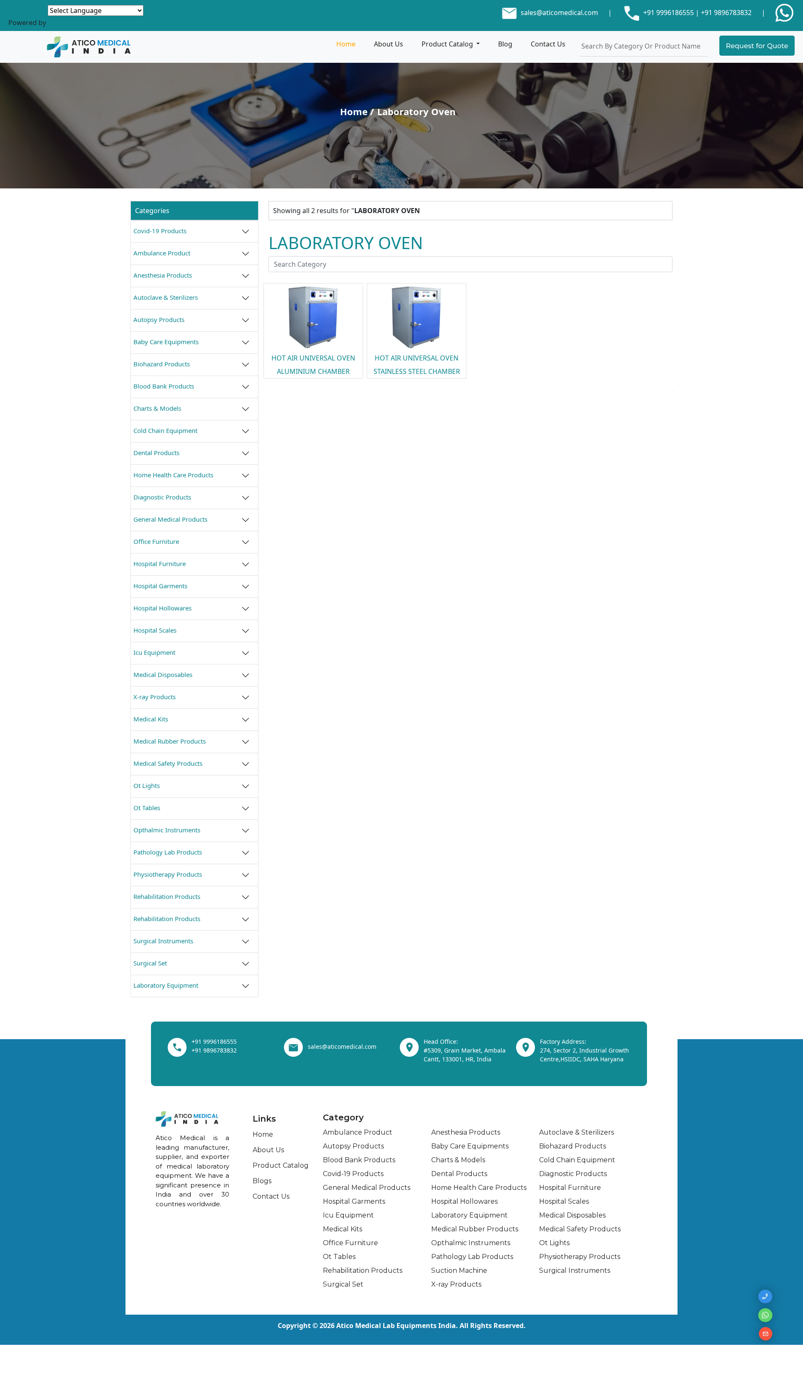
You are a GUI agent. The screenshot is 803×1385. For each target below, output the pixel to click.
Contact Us (548, 44)
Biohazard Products (161, 364)
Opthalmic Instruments (166, 830)
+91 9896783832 (726, 12)
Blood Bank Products (163, 386)
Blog (505, 44)
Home (345, 44)
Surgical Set (150, 963)
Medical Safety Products (167, 763)
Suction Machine (459, 1270)
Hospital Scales (154, 630)
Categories (152, 210)
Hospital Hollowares (162, 608)
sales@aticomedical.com (559, 12)
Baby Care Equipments (166, 341)
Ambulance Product (161, 253)
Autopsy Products (158, 319)
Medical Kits (150, 719)
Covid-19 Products (160, 231)
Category (343, 1117)
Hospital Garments (160, 586)
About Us (388, 44)
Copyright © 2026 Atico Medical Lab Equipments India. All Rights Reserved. (402, 1325)
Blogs (262, 1181)
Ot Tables (146, 807)
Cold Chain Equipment (165, 430)
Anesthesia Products (162, 275)
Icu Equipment (154, 652)
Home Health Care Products (173, 475)
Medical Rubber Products (169, 741)
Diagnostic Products (162, 497)
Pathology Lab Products (167, 852)
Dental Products (156, 452)
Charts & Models (157, 408)
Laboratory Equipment (165, 985)
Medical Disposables (162, 674)
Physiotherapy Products (167, 874)
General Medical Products (170, 519)
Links (264, 1119)
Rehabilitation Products (166, 896)
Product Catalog (448, 44)
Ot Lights (146, 785)
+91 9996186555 (668, 12)
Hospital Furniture (159, 563)
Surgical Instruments (163, 941)
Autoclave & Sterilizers (165, 297)
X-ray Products (154, 696)
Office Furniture (156, 541)
